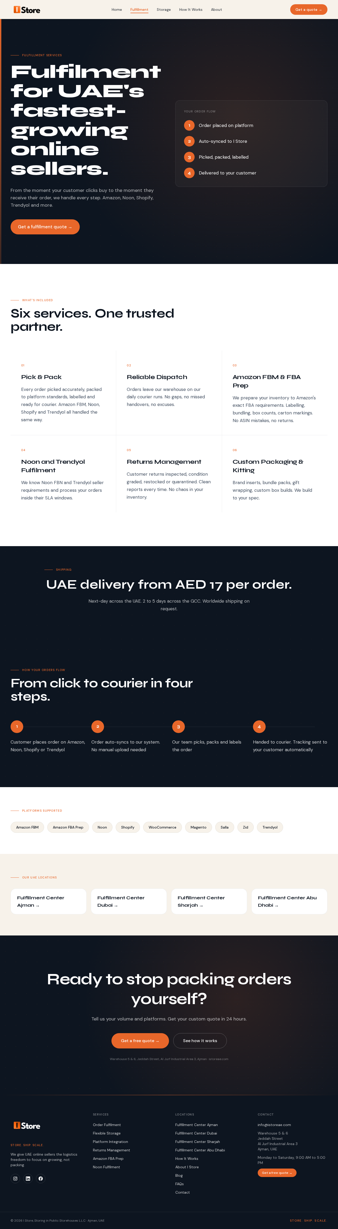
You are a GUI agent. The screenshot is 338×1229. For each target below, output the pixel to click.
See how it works (200, 1040)
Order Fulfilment (107, 1124)
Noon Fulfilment (106, 1167)
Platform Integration (110, 1141)
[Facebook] (40, 1178)
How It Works (191, 9)
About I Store (187, 1167)
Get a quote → (308, 9)
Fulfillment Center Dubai (196, 1133)
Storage (164, 9)
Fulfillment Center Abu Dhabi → (287, 901)
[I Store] (45, 1125)
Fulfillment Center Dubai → (121, 901)
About (216, 9)
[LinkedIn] (28, 1178)
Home (117, 9)
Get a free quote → (140, 1040)
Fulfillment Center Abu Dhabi (200, 1150)
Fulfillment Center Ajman (196, 1124)
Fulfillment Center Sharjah (197, 1141)
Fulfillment (139, 9)
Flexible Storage (107, 1133)
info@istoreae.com (274, 1124)
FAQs (179, 1183)
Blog (179, 1175)
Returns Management (111, 1150)
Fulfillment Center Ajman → (40, 901)
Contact (182, 1192)
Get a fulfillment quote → (45, 227)
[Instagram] (15, 1178)
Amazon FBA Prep (108, 1158)
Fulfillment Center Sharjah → (201, 901)
